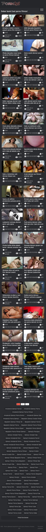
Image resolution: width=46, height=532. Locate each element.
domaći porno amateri (31, 481)
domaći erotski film (8, 454)
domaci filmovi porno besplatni (15, 461)
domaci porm (23, 467)
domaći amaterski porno (32, 441)
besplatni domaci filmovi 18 (13, 422)
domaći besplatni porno (31, 448)
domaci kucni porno (37, 464)
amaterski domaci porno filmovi (22, 412)
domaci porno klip (24, 497)
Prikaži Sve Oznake (23, 518)
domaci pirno (12, 467)
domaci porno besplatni (31, 484)
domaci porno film (8, 487)
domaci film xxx (39, 454)
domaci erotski (34, 451)
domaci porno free (34, 493)
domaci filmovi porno (34, 458)
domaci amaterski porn (13, 438)
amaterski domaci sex (34, 415)
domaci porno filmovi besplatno (15, 493)
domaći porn (34, 467)
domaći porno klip (38, 497)
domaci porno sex (31, 503)
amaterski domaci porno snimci (14, 415)
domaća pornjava (34, 432)
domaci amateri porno (15, 435)
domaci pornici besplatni (34, 474)
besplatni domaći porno (11, 425)
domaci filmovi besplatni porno (15, 458)
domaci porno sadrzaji (30, 500)
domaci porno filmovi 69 (31, 490)
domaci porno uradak (15, 510)
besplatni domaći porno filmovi (31, 425)
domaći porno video (30, 513)
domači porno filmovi (13, 490)
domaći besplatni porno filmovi (17, 451)
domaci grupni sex (8, 464)
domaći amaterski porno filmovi (14, 445)
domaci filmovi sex (34, 461)
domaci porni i (35, 471)
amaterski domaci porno (32, 409)
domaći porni (24, 471)
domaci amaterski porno (13, 441)
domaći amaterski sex (14, 448)
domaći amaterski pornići (31, 438)
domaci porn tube (11, 471)
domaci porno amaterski (14, 484)
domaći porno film (23, 487)
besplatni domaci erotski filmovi (31, 419)
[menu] (41, 10)
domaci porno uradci (30, 510)
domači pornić (19, 474)
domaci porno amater (29, 477)
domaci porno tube (29, 507)
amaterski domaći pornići (13, 409)
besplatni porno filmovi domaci (16, 432)
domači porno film (37, 487)
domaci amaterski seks (34, 445)
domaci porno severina (15, 503)
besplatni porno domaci (33, 428)
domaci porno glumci (9, 497)
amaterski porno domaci (11, 419)
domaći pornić (7, 474)
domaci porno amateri (14, 481)
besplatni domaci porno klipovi (14, 428)
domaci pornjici (14, 477)
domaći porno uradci (15, 513)
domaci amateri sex (31, 435)
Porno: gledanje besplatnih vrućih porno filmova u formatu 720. (19, 527)
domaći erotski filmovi (24, 454)
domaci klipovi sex (23, 464)
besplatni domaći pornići (33, 422)
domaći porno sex (15, 507)
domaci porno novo (14, 500)
